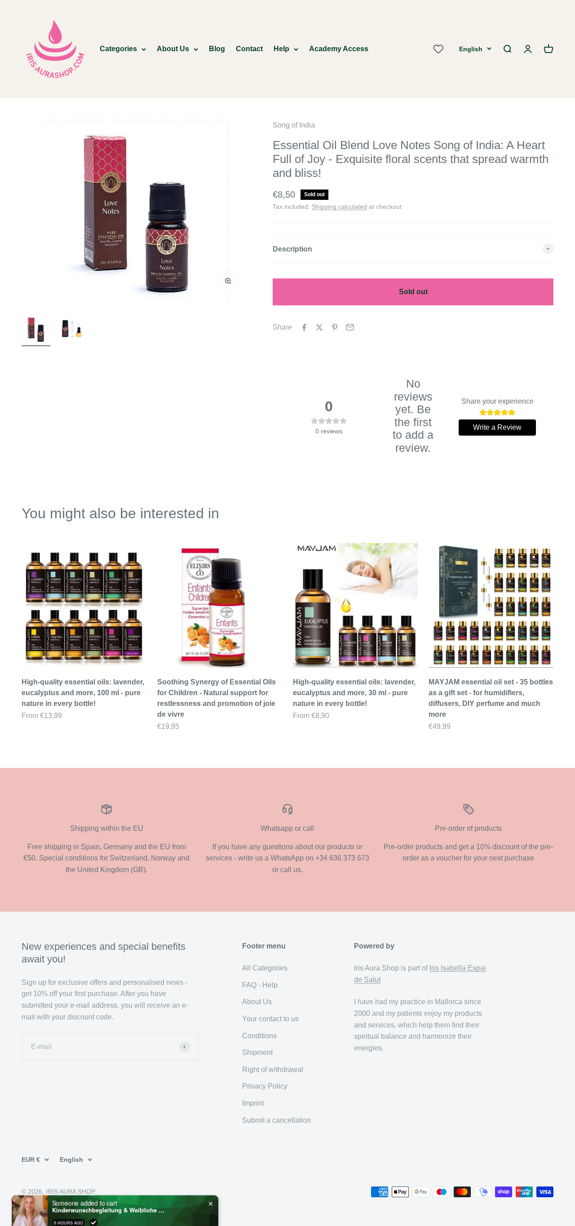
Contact (249, 49)
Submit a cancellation (276, 1120)
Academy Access (338, 49)
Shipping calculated (339, 206)
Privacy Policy (265, 1086)
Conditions (259, 1036)
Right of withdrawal (272, 1069)
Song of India (294, 125)
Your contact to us (270, 1019)
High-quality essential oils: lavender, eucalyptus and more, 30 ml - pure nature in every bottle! (354, 692)
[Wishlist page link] (438, 49)
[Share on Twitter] (319, 327)
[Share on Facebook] (304, 327)
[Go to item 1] (36, 330)
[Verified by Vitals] (93, 1204)
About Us (173, 49)
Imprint (253, 1103)
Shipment (257, 1052)
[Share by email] (350, 327)
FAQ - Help (260, 985)
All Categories (265, 968)
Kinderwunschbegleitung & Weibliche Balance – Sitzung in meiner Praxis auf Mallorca (108, 1191)
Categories (118, 49)
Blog (217, 49)
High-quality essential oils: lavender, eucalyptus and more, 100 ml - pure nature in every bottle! (83, 692)
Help (281, 49)
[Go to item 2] (72, 330)
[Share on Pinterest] (334, 327)
